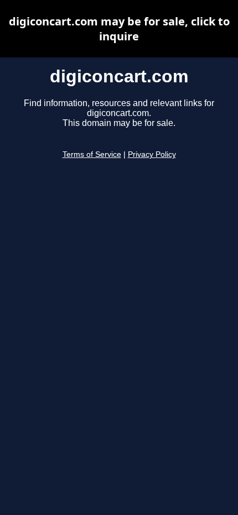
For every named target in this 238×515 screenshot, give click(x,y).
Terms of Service (92, 154)
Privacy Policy (152, 154)
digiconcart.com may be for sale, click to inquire (119, 29)
